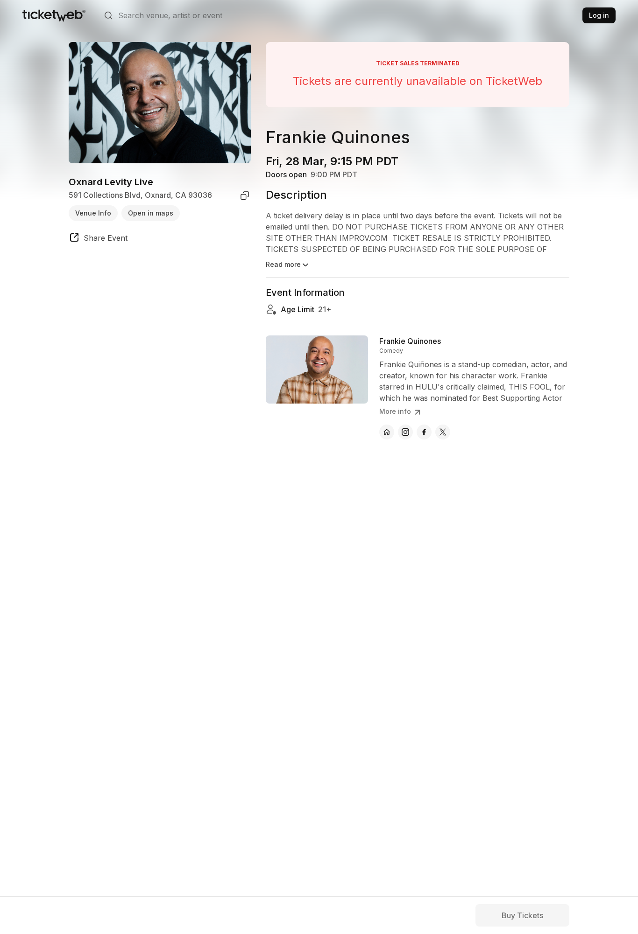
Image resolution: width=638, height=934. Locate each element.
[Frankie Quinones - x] (442, 432)
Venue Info (93, 213)
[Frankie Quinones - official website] (386, 432)
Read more (283, 264)
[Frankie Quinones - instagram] (405, 432)
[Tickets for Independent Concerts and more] (53, 15)
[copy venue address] (245, 195)
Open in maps (150, 213)
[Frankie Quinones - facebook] (424, 432)
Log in (599, 15)
